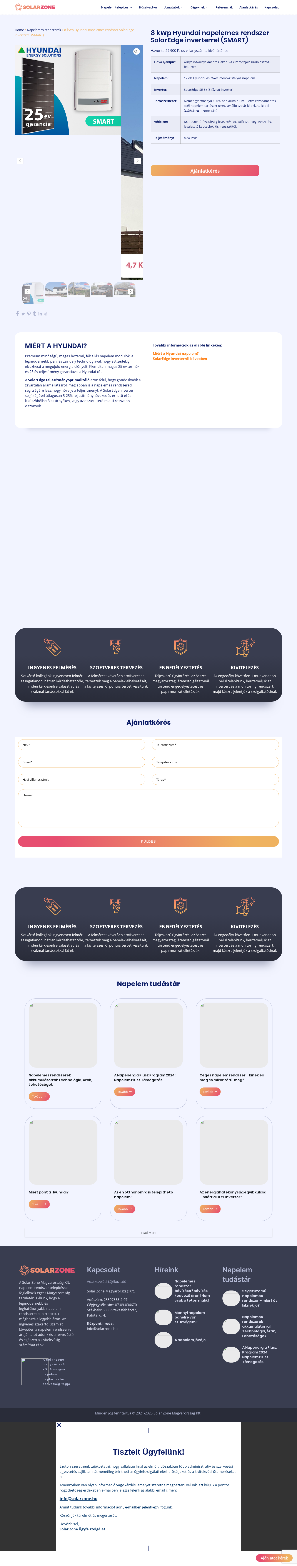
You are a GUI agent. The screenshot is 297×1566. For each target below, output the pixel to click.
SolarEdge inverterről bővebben (180, 358)
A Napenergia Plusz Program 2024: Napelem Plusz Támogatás (144, 1078)
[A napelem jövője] (163, 1340)
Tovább (37, 1096)
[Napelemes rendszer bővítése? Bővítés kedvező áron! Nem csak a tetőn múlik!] (163, 1291)
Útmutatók (172, 7)
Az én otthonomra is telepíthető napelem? (143, 1195)
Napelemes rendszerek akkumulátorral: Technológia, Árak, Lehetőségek (60, 1080)
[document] (148, 1486)
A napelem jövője (190, 1339)
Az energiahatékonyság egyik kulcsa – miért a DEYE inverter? (233, 1195)
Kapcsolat (271, 7)
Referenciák (224, 7)
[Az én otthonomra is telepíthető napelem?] (148, 1152)
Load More (148, 1233)
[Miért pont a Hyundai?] (63, 1152)
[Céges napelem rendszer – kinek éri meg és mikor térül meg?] (234, 1035)
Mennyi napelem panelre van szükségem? (190, 1317)
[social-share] (17, 313)
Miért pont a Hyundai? (48, 1192)
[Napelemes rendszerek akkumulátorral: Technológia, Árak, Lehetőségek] (63, 1035)
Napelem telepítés (114, 7)
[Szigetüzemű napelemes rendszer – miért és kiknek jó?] (231, 1298)
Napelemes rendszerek (44, 30)
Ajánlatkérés (248, 7)
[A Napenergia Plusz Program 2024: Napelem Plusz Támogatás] (148, 1035)
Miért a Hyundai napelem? (176, 353)
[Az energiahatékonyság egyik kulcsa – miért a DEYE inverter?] (234, 1152)
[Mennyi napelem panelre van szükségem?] (163, 1317)
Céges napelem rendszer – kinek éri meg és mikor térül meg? (232, 1078)
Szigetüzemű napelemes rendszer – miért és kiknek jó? (259, 1298)
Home (19, 30)
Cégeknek (197, 7)
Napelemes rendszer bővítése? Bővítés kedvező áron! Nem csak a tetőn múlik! (192, 1291)
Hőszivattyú (148, 7)
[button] (148, 1425)
